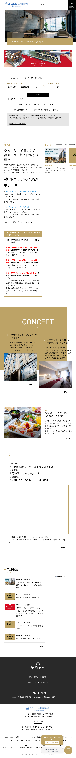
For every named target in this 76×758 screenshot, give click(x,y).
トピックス (69, 737)
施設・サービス (21, 737)
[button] (59, 144)
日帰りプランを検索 (16, 99)
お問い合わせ (14, 740)
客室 (7, 737)
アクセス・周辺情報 (36, 737)
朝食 (12, 737)
